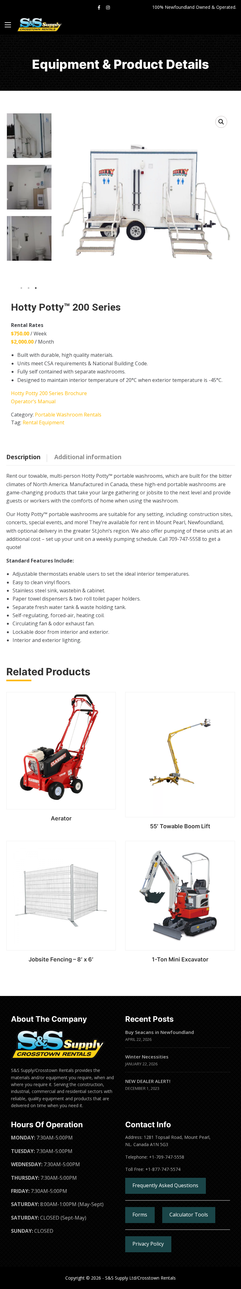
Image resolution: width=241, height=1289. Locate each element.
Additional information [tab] (87, 457)
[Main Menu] (8, 24)
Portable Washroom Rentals (68, 414)
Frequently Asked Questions (165, 1185)
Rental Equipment (43, 422)
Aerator (61, 818)
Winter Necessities (147, 1056)
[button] (221, 122)
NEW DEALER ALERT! (147, 1081)
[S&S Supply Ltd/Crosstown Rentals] (39, 25)
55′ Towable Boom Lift (180, 826)
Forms (139, 1214)
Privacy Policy (148, 1243)
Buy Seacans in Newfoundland (159, 1032)
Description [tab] (23, 457)
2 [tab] (28, 288)
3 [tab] (36, 288)
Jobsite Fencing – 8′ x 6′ (61, 959)
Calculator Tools (188, 1214)
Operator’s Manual (33, 401)
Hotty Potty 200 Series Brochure (49, 393)
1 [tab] (21, 288)
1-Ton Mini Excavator (180, 959)
